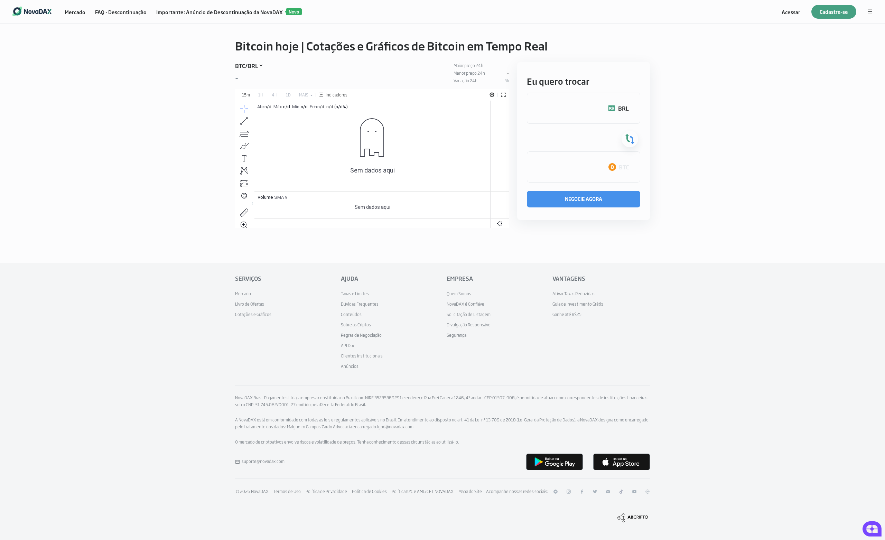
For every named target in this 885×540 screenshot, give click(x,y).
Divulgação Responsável (469, 325)
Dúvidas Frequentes (360, 304)
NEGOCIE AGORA (583, 198)
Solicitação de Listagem (469, 314)
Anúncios (349, 366)
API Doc (348, 345)
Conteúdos (351, 314)
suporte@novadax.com (263, 461)
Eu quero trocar (558, 81)
